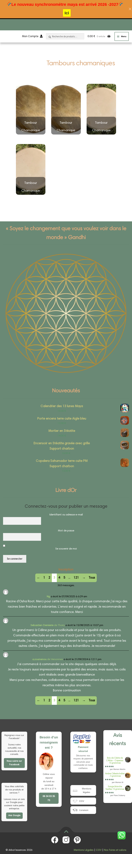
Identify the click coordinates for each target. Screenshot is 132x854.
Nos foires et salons (115, 850)
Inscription (66, 569)
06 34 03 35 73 (49, 798)
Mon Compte (30, 36)
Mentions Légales (84, 850)
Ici (67, 13)
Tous (92, 577)
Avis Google (14, 815)
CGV (99, 850)
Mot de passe (66, 530)
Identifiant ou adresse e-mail (66, 514)
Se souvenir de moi (66, 549)
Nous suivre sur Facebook (14, 763)
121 (76, 577)
